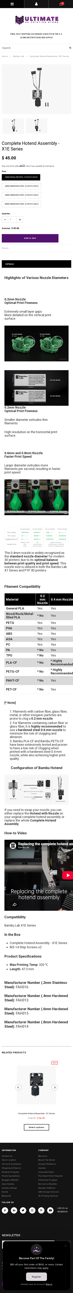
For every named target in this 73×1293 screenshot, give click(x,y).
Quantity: (6, 214)
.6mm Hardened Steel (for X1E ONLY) (21, 195)
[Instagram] (32, 1210)
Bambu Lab (18, 56)
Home (5, 56)
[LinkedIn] (14, 1210)
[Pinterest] (41, 1210)
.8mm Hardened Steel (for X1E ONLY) (21, 204)
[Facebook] (5, 1210)
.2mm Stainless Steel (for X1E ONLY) (21, 177)
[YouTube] (50, 1210)
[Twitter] (23, 1210)
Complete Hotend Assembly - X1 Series (36, 1113)
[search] (36, 47)
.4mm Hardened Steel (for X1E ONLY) (21, 186)
